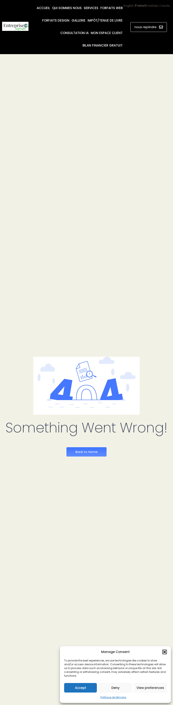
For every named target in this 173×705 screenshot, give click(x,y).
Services (91, 8)
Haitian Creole (158, 5)
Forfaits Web (111, 8)
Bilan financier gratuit (102, 45)
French (141, 5)
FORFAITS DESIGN (55, 20)
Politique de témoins (113, 697)
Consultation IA (74, 33)
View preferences (150, 688)
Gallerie (78, 20)
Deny (115, 688)
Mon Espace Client (107, 33)
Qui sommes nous (67, 8)
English (129, 5)
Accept (80, 688)
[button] (164, 652)
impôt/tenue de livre (105, 20)
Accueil (43, 8)
